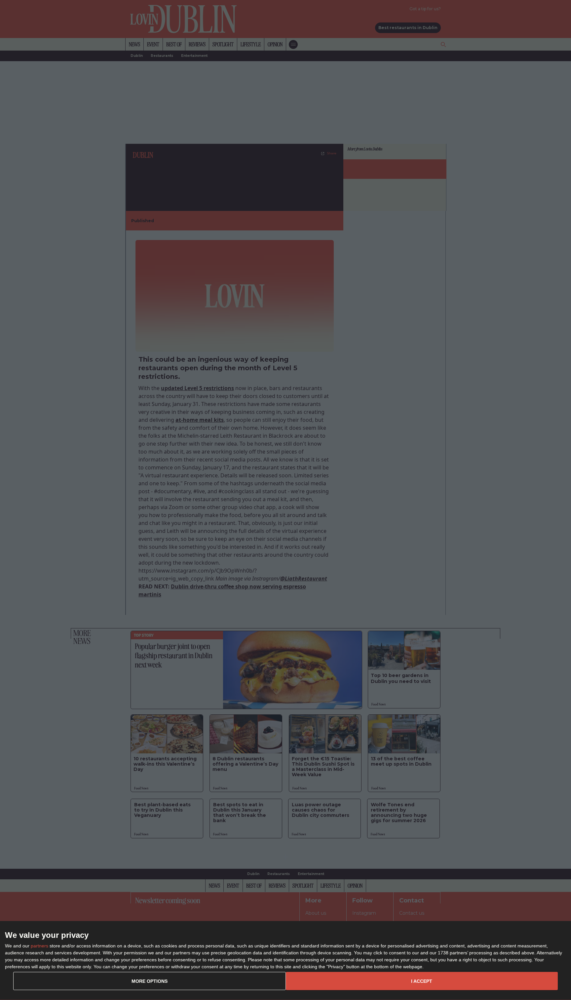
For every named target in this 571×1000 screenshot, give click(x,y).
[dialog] (285, 960)
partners (39, 945)
